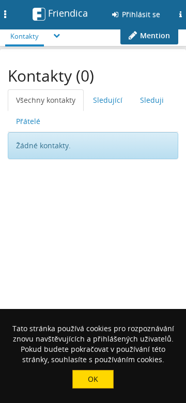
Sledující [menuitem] (107, 100)
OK (93, 379)
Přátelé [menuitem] (28, 121)
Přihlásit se (140, 14)
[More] (57, 35)
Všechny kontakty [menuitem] (45, 100)
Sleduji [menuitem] (152, 100)
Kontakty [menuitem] (24, 36)
